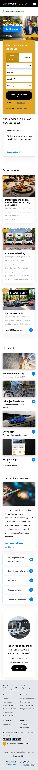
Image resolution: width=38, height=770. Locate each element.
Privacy (6, 752)
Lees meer (19, 668)
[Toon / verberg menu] (34, 3)
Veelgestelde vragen (27, 709)
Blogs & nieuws (8, 702)
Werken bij (6, 724)
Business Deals (11, 57)
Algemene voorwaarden (27, 698)
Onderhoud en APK (12, 152)
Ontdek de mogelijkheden (22, 105)
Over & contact (8, 712)
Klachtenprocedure (26, 705)
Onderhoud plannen (9, 709)
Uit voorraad (25, 57)
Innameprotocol (25, 702)
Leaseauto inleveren (17, 599)
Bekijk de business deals (19, 95)
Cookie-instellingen (28, 752)
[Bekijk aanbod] (33, 432)
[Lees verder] (33, 374)
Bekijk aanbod (12, 29)
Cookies (19, 752)
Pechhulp (12, 580)
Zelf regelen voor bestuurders (16, 559)
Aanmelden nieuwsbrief (18, 744)
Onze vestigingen (8, 715)
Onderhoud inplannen (18, 571)
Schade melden (15, 590)
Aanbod (5, 698)
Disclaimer (13, 752)
